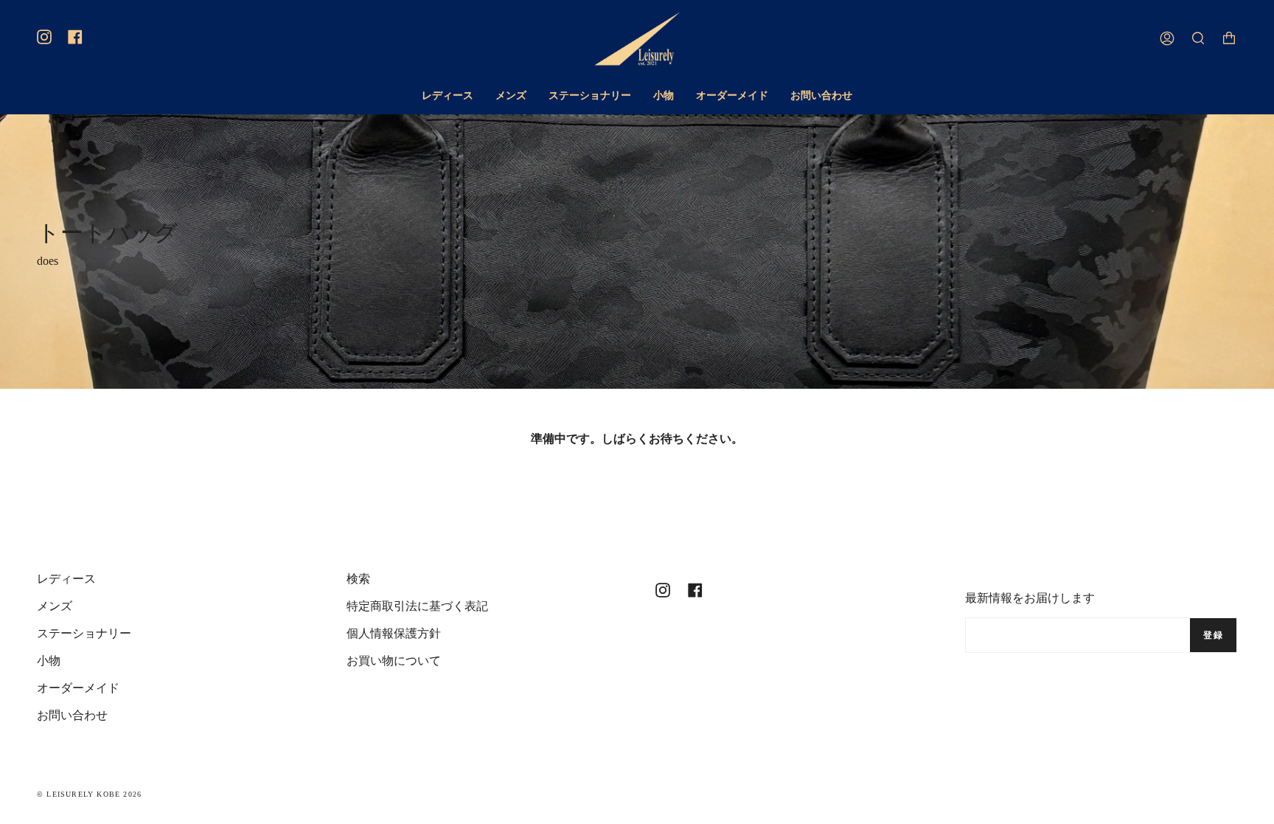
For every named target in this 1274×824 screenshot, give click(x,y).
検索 (358, 578)
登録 (1213, 635)
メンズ (54, 606)
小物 (48, 660)
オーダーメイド (78, 688)
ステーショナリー (84, 633)
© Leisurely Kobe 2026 (89, 794)
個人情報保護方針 (394, 633)
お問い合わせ (72, 715)
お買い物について (394, 660)
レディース (66, 578)
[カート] (1229, 38)
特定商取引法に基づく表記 (417, 606)
